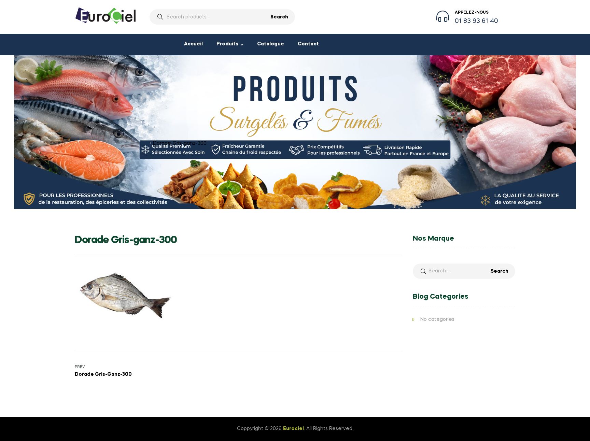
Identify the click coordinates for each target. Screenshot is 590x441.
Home (82, 143)
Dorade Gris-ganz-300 (121, 143)
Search (279, 17)
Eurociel (293, 428)
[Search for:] (464, 271)
